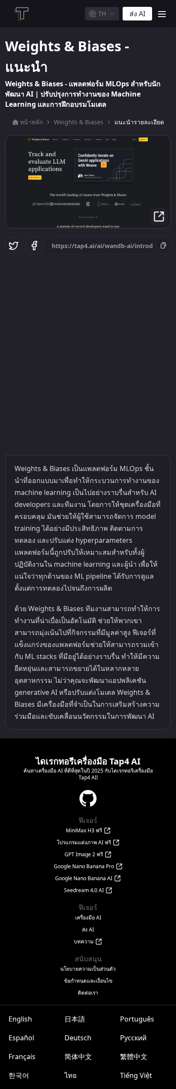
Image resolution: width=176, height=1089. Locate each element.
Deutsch (78, 1037)
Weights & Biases (78, 122)
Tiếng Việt (136, 1075)
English (20, 1019)
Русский (133, 1037)
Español (21, 1037)
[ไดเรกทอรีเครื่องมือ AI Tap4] (21, 13)
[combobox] (102, 13)
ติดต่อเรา (88, 992)
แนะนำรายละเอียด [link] (139, 122)
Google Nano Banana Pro (84, 866)
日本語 (75, 1019)
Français (22, 1056)
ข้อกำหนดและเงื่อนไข (88, 981)
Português (137, 1019)
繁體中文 (133, 1056)
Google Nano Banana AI (83, 878)
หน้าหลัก (31, 122)
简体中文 (78, 1056)
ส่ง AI (88, 929)
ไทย (70, 1075)
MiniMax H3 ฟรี (84, 830)
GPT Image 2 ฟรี (84, 854)
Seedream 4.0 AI (84, 890)
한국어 (19, 1075)
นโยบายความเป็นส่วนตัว (88, 969)
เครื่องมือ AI (88, 917)
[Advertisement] (88, 352)
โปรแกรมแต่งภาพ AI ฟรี (84, 842)
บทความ (84, 941)
